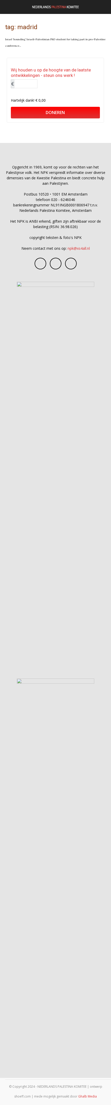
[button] (9, 7)
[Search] (104, 7)
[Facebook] (40, 263)
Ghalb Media (87, 1096)
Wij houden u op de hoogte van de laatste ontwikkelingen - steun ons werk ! (51, 72)
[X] (71, 263)
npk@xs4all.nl (79, 248)
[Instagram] (55, 263)
